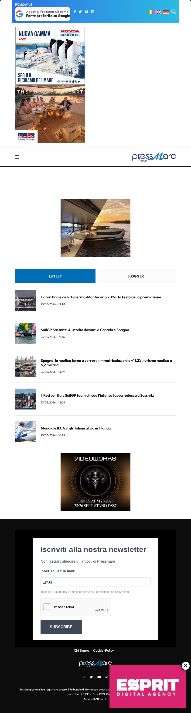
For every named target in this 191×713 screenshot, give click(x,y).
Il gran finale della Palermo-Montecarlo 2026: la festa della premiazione (101, 297)
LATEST (55, 276)
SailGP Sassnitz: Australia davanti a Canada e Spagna (85, 329)
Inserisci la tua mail (57, 571)
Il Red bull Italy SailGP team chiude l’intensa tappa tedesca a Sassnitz (97, 395)
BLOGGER (135, 276)
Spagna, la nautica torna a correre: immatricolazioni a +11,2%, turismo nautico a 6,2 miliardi (106, 362)
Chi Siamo (81, 650)
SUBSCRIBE (61, 627)
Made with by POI (95, 699)
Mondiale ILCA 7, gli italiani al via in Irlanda (76, 428)
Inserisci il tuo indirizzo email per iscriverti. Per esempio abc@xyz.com (85, 592)
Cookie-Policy (103, 650)
